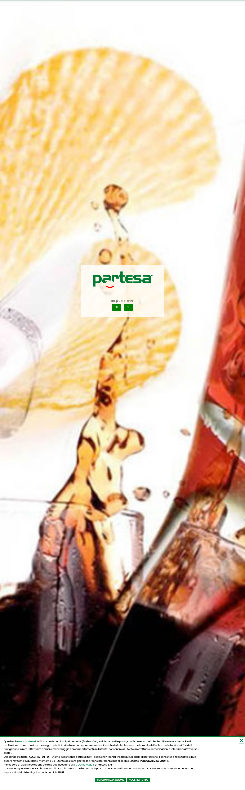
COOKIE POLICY (85, 764)
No (128, 307)
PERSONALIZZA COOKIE (110, 780)
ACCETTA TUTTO (138, 780)
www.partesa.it (27, 741)
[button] (241, 740)
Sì (116, 307)
